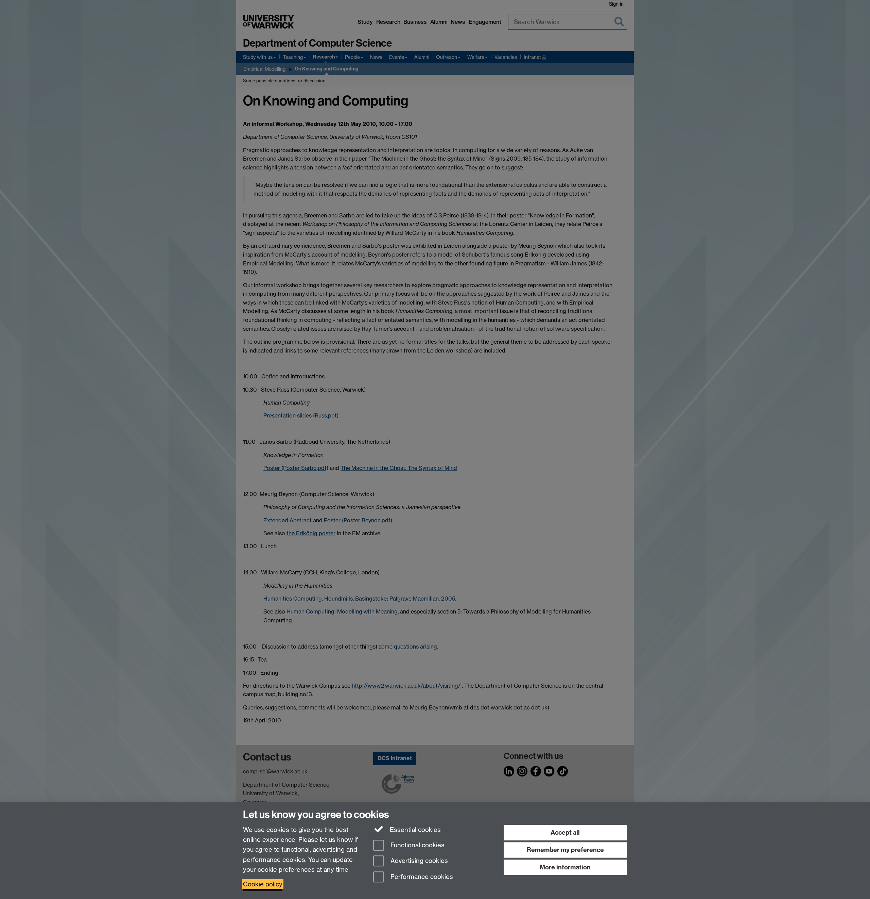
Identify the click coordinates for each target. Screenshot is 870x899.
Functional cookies (417, 845)
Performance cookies (421, 877)
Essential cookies (414, 830)
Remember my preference (565, 850)
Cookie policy (262, 884)
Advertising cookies (418, 861)
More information (565, 867)
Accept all (565, 832)
